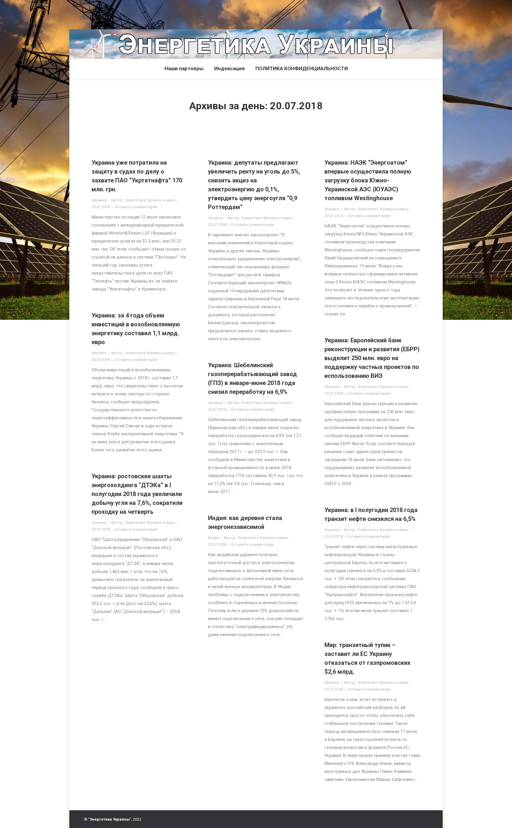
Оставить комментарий (135, 207)
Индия (213, 537)
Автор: (143, 200)
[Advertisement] (108, 13)
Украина (99, 200)
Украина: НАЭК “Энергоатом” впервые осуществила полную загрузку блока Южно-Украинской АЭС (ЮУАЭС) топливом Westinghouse (367, 180)
